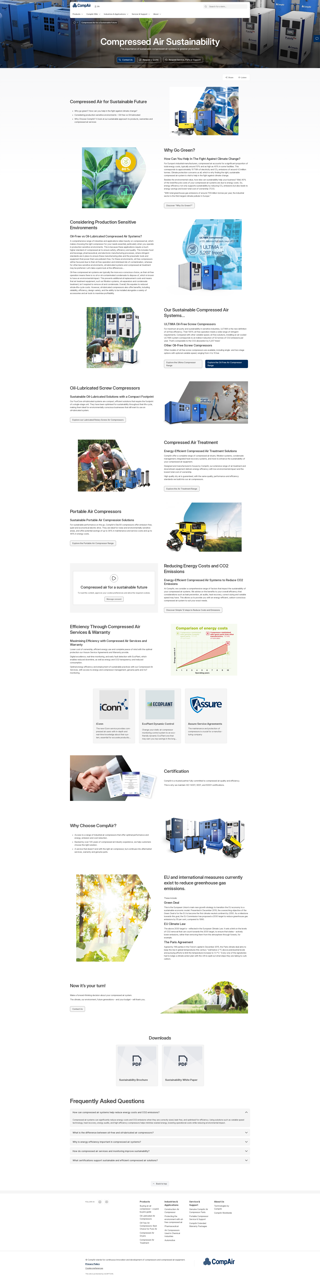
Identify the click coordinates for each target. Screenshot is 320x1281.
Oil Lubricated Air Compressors (147, 1217)
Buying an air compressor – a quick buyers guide (149, 1209)
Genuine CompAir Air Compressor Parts (198, 1210)
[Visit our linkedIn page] (100, 1201)
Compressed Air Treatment (147, 1241)
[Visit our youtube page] (106, 1201)
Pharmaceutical (171, 1226)
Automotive (169, 1240)
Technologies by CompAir (221, 1207)
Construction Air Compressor (171, 1210)
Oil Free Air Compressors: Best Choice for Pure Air (148, 1226)
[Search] (206, 6)
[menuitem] (78, 14)
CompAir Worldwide (223, 1213)
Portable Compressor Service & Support (198, 1217)
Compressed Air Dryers (147, 1234)
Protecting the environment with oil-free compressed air (173, 1219)
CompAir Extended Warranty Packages (198, 1224)
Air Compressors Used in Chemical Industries (172, 1233)
